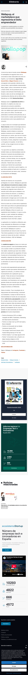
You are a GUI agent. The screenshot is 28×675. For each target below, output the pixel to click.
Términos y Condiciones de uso (9, 639)
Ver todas (14, 417)
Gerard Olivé (4, 81)
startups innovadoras (7, 362)
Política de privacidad (17, 673)
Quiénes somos (5, 630)
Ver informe (14, 468)
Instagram (15, 350)
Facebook (22, 350)
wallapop (17, 362)
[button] (26, 647)
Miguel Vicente (14, 81)
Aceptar (14, 662)
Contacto (3, 632)
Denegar (14, 666)
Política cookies (9, 673)
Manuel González (4, 508)
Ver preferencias (14, 669)
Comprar (14, 414)
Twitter (3, 352)
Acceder (7, 550)
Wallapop (23, 72)
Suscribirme (6, 623)
